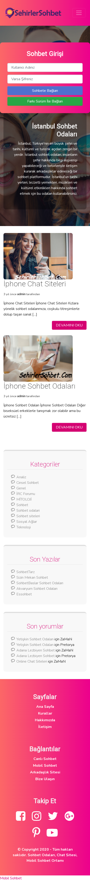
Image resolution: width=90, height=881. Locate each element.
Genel (21, 488)
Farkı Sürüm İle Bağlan (45, 101)
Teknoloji (23, 527)
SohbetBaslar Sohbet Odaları (40, 583)
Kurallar (45, 713)
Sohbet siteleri (28, 516)
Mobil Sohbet (45, 765)
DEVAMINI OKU (69, 325)
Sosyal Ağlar (26, 521)
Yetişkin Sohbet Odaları (35, 639)
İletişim (45, 726)
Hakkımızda (45, 720)
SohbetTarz (25, 572)
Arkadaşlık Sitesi (45, 772)
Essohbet (24, 594)
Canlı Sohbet (45, 758)
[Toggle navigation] (78, 12)
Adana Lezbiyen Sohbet (35, 650)
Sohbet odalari (28, 510)
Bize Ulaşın (45, 779)
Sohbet (22, 505)
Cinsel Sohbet (27, 482)
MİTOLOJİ (24, 499)
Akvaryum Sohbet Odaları (36, 588)
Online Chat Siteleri (31, 661)
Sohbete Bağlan (45, 90)
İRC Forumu (25, 493)
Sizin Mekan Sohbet (32, 577)
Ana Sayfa (45, 706)
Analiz (21, 477)
